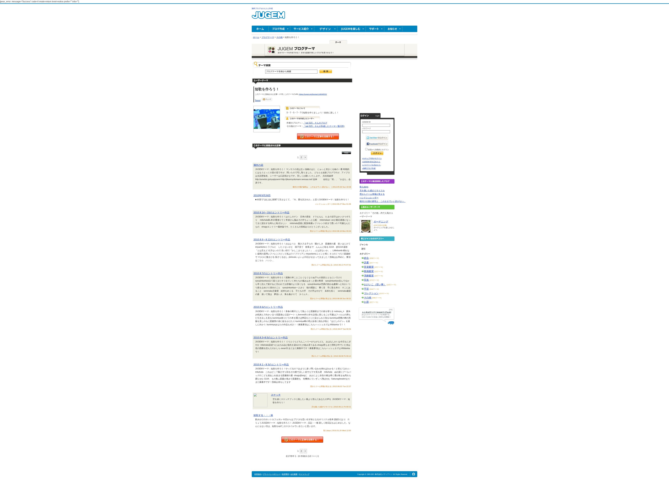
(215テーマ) (384, 293)
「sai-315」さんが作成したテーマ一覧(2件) (323, 126)
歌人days (364, 187)
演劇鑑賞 (369, 275)
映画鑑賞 (369, 271)
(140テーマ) (391, 285)
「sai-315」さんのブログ (315, 123)
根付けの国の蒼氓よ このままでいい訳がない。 (383, 201)
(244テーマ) (374, 289)
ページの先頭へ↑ (413, 474)
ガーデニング (381, 221)
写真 (366, 280)
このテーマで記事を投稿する (318, 136)
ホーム (260, 29)
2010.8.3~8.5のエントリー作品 (270, 337)
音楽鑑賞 (369, 266)
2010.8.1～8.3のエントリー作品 (271, 364)
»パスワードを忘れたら (371, 165)
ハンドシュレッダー (369, 197)
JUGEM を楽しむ (351, 29)
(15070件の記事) (380, 225)
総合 (366, 258)
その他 (367, 297)
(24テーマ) (378, 276)
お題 (366, 302)
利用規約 (257, 474)
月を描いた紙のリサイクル (372, 190)
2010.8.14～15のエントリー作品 (271, 212)
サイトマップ (304, 474)
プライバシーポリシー (271, 474)
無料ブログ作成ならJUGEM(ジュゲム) (268, 17)
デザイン (325, 29)
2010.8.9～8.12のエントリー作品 (271, 239)
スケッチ (276, 394)
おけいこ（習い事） (375, 284)
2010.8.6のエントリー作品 (268, 307)
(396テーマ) (376, 298)
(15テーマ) (378, 267)
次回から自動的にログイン (378, 150)
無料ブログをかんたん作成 (262, 8)
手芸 (366, 288)
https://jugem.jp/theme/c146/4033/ (313, 94)
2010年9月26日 (262, 195)
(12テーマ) (378, 271)
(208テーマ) (374, 258)
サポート (375, 29)
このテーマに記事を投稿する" (302, 439)
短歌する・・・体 (263, 415)
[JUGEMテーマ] (338, 42)
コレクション (371, 293)
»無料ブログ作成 (368, 168)
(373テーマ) (374, 280)
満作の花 (258, 165)
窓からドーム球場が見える (372, 194)
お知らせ (393, 29)
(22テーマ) (374, 263)
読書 (366, 262)
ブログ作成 (279, 29)
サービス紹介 (302, 29)
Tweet (257, 100)
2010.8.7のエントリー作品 (268, 273)
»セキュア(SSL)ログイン (372, 158)
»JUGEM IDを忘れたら (371, 162)
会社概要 (293, 474)
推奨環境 (285, 474)
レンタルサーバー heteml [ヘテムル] (376, 312)
